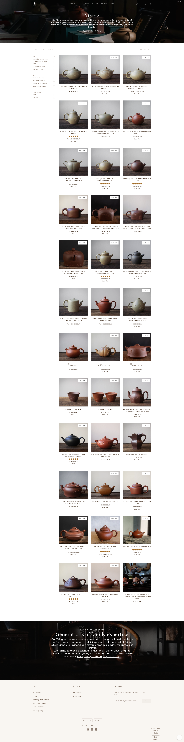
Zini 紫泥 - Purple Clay (40, 69)
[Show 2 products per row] (141, 49)
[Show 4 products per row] (149, 49)
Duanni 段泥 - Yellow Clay (40, 62)
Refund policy (38, 710)
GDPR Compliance (40, 703)
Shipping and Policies (41, 700)
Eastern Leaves (89, 725)
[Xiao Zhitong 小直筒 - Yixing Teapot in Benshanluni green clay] (73, 302)
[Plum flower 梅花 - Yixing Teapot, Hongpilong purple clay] (73, 485)
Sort (49, 49)
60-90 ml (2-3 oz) (38, 78)
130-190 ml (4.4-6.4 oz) (40, 83)
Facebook (77, 696)
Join (146, 701)
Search (35, 696)
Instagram (77, 692)
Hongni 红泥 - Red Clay (40, 66)
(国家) (119, 22)
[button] (73, 136)
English (86, 720)
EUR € (97, 720)
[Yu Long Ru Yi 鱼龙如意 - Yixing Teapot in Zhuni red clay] (105, 437)
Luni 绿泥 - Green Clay (40, 59)
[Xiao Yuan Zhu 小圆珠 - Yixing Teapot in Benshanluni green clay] (105, 114)
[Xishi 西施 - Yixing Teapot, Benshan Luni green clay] (73, 69)
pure (34, 94)
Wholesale (37, 692)
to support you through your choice (98, 656)
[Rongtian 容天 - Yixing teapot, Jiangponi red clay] (73, 347)
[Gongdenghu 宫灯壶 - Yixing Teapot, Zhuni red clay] (105, 302)
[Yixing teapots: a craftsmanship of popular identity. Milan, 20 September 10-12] (137, 577)
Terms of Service (39, 707)
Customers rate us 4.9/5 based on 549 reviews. (155, 733)
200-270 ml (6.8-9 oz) (40, 86)
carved (35, 97)
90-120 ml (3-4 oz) (39, 80)
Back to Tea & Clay (92, 31)
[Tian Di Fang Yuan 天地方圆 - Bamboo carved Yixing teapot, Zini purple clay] (137, 209)
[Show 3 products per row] (145, 49)
